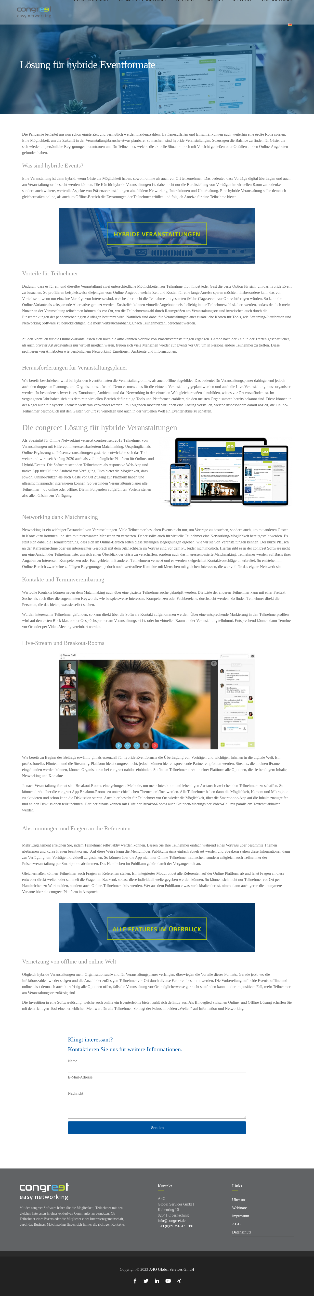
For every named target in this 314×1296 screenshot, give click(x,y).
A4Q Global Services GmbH (171, 1269)
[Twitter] (146, 1281)
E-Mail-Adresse (80, 1077)
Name (72, 1061)
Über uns (239, 1200)
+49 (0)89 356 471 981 (176, 1226)
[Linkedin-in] (157, 1281)
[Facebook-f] (135, 1281)
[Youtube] (168, 1281)
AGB (236, 1224)
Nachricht (75, 1093)
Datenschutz (241, 1232)
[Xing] (179, 1281)
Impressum (240, 1216)
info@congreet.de (171, 1221)
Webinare (239, 1208)
